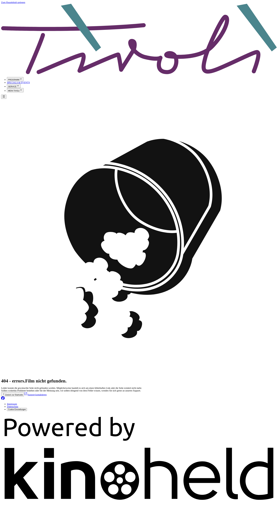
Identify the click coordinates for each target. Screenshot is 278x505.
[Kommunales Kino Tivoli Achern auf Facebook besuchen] (3, 399)
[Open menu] (3, 97)
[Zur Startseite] (139, 39)
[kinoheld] (139, 502)
